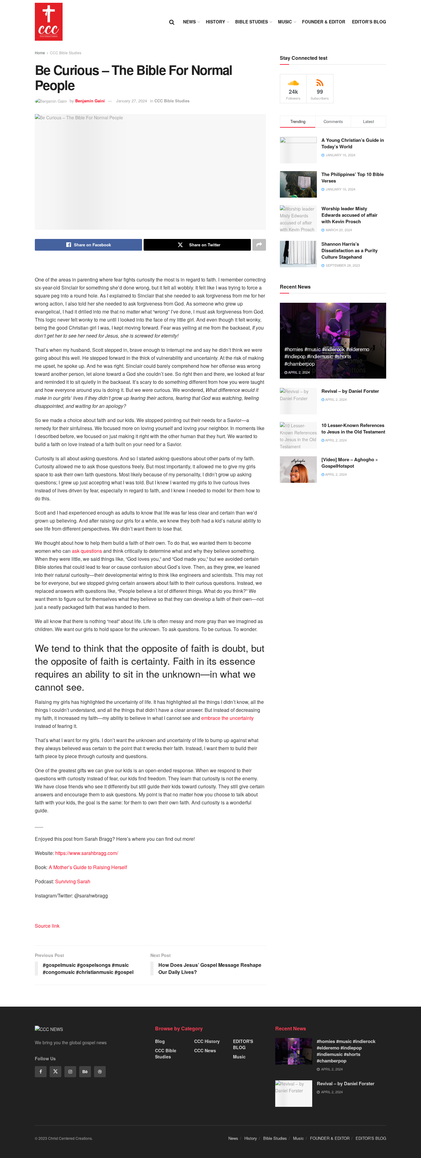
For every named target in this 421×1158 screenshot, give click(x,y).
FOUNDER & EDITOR (323, 21)
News (189, 21)
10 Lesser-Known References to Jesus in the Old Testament (353, 428)
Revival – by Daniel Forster (350, 391)
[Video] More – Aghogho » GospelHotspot (349, 462)
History (215, 21)
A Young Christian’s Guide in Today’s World (352, 143)
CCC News (205, 1050)
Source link (47, 925)
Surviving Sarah (72, 881)
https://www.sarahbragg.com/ (86, 852)
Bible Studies (251, 21)
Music (285, 21)
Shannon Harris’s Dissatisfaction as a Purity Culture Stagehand (349, 250)
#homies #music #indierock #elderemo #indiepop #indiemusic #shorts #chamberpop (326, 356)
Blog (160, 1041)
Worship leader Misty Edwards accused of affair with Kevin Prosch (349, 215)
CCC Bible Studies (65, 52)
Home (40, 52)
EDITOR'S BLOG (243, 1044)
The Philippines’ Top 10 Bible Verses (352, 177)
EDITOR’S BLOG (369, 21)
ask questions (87, 550)
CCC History (207, 1041)
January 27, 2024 (131, 101)
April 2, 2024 (298, 372)
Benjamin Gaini (90, 101)
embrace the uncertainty (227, 717)
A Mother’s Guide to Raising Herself (88, 867)
